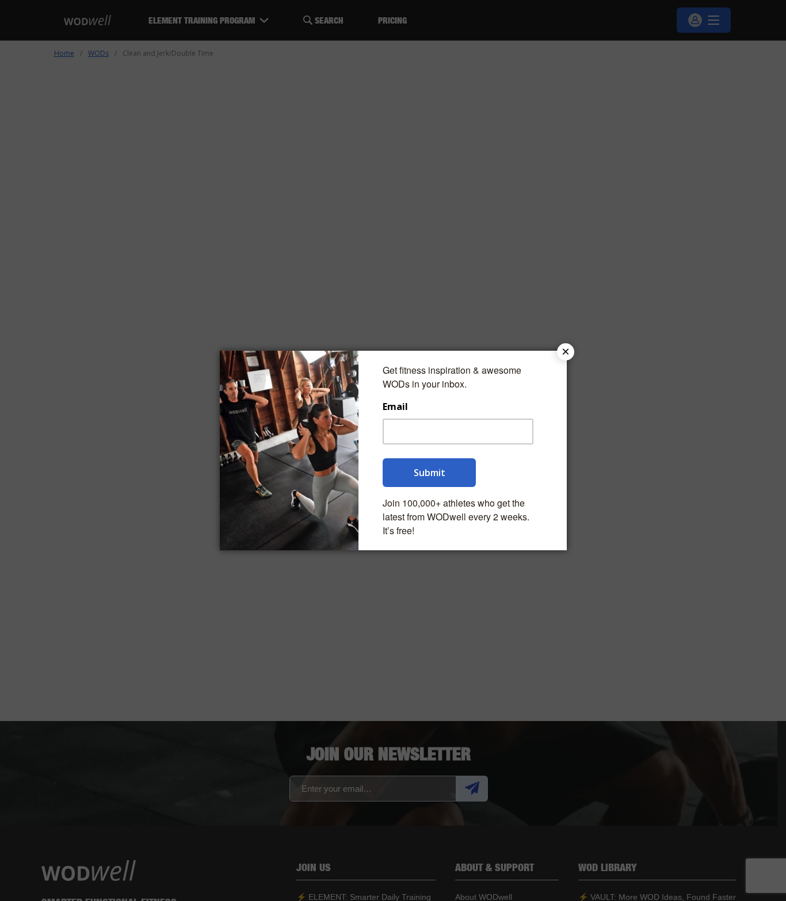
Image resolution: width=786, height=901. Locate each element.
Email (395, 407)
